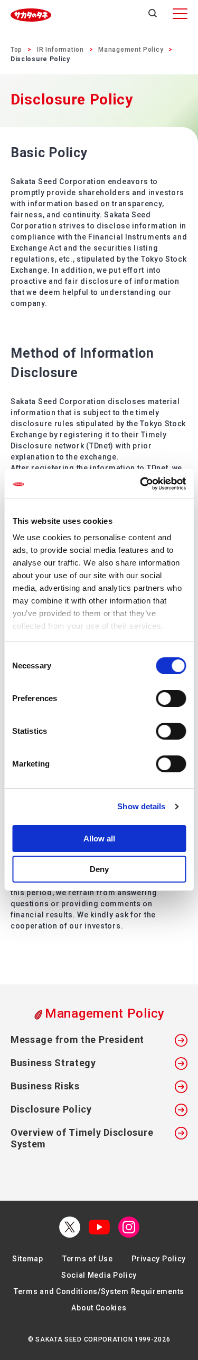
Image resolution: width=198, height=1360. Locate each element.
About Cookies (98, 1308)
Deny (99, 869)
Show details (141, 806)
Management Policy (130, 49)
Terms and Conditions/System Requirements (99, 1291)
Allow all (99, 838)
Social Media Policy (99, 1275)
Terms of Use (87, 1258)
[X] (69, 1227)
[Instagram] (128, 1227)
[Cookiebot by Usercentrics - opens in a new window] (141, 484)
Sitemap (27, 1258)
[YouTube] (99, 1227)
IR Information (60, 49)
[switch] (171, 698)
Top (16, 49)
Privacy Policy (158, 1258)
